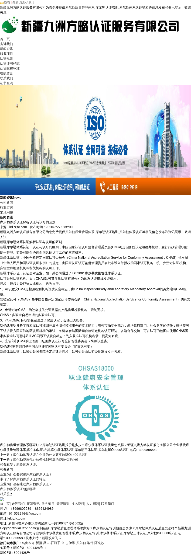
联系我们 (6, 78)
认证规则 (6, 58)
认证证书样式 (10, 63)
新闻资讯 (6, 48)
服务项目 (6, 53)
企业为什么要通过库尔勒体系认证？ (26, 484)
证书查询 (6, 82)
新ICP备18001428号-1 (29, 547)
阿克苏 (99, 542)
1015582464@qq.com (24, 513)
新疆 (39, 542)
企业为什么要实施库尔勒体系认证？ (26, 474)
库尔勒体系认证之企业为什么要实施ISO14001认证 (50, 454)
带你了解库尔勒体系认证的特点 (23, 479)
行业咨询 (6, 207)
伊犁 (72, 542)
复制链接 (42, 528)
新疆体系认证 (26, 464)
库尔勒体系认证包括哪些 (18, 488)
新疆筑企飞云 (51, 537)
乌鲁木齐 (28, 542)
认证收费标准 (10, 68)
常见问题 (6, 212)
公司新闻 (6, 202)
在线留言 (6, 73)
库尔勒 (81, 542)
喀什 (90, 542)
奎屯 (64, 542)
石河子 (55, 542)
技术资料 (77, 503)
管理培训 (62, 503)
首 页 (5, 38)
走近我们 (6, 43)
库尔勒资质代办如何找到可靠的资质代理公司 (45, 459)
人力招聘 (92, 503)
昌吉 (46, 542)
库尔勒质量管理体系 (80, 7)
